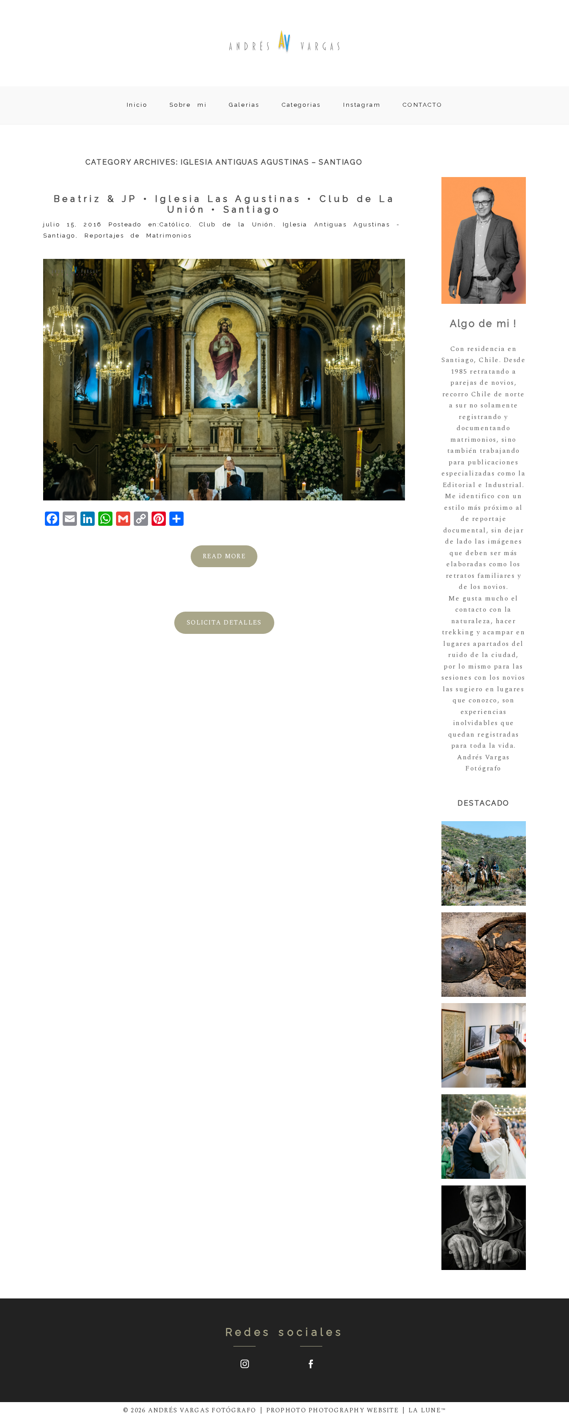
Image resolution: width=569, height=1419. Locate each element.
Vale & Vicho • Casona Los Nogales (483, 1137)
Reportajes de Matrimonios (138, 235)
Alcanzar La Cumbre (483, 1046)
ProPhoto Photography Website (332, 1410)
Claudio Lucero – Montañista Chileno (483, 1229)
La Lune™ (427, 1410)
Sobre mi (188, 104)
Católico (175, 224)
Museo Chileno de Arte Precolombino (483, 955)
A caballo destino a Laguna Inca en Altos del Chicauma (483, 864)
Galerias (244, 104)
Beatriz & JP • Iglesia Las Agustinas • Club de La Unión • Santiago (224, 204)
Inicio (137, 104)
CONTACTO (422, 104)
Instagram (362, 104)
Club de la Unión (236, 224)
